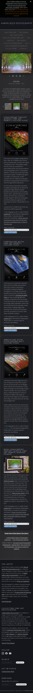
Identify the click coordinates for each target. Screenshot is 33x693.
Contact (24, 49)
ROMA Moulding (9, 481)
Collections (11, 49)
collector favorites (22, 634)
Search (20, 662)
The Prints (23, 32)
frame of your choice (18, 493)
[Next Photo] (24, 76)
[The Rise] (8, 109)
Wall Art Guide (16, 35)
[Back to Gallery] (13, 76)
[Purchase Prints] (20, 76)
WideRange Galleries (29, 690)
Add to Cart (10, 232)
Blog (27, 43)
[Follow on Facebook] (6, 653)
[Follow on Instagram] (3, 653)
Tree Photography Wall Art (20, 540)
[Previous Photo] (9, 76)
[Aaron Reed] (16, 24)
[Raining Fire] (25, 109)
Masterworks (7, 545)
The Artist (21, 41)
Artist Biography (6, 601)
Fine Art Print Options (8, 643)
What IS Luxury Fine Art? (13, 38)
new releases (10, 634)
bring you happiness (23, 581)
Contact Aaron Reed (8, 671)
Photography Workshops (17, 46)
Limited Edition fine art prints (10, 613)
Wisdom (10, 41)
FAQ (28, 38)
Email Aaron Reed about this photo (16, 533)
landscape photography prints (16, 630)
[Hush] (16, 109)
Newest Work (16, 545)
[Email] (10, 653)
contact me (7, 318)
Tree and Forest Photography (22, 543)
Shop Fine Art (10, 32)
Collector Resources (12, 43)
